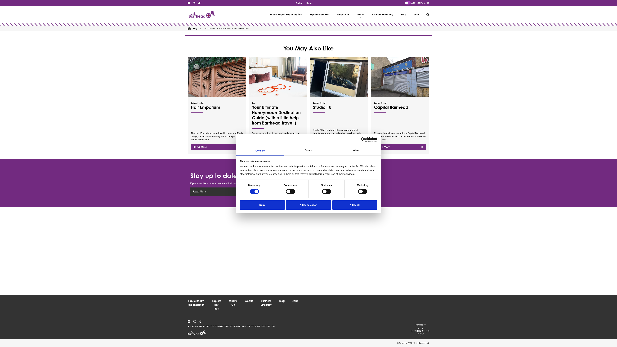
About (360, 14)
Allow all (355, 205)
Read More (200, 147)
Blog (403, 14)
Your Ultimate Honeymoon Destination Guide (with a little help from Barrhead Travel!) (276, 115)
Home (309, 3)
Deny (262, 205)
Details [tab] (309, 150)
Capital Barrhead (391, 107)
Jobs (416, 14)
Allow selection (308, 205)
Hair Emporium (205, 107)
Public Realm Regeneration (286, 14)
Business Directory (382, 14)
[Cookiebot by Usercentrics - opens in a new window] (363, 139)
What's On (343, 14)
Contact (299, 3)
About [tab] (356, 150)
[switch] (290, 191)
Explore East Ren (319, 14)
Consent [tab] (260, 150)
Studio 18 (322, 107)
